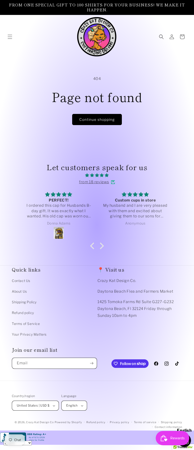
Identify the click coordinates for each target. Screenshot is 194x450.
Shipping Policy (24, 302)
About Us (19, 291)
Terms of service (145, 422)
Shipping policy (171, 422)
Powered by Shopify (68, 422)
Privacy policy (119, 422)
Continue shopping (97, 119)
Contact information (168, 427)
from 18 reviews (94, 182)
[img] (97, 175)
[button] (10, 37)
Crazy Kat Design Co (40, 422)
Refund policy (23, 313)
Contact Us (21, 281)
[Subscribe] (91, 363)
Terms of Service (26, 324)
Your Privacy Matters (29, 334)
